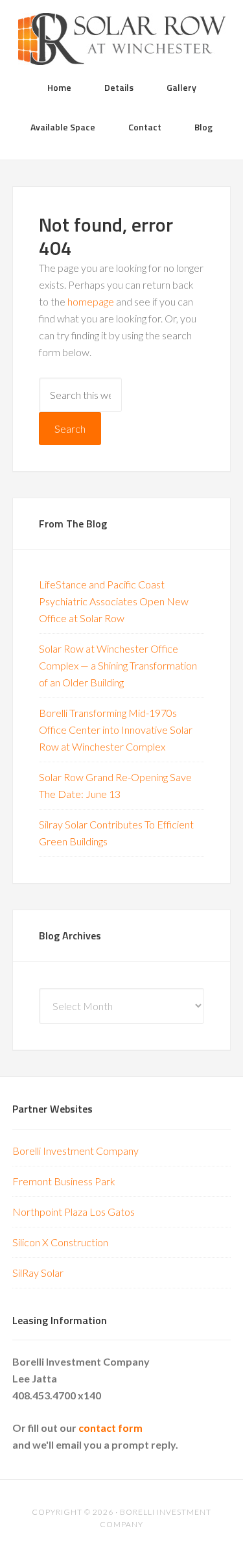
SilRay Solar (38, 1272)
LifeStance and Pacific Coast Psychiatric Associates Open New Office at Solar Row (114, 601)
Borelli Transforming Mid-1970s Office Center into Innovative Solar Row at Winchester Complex (115, 729)
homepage (90, 301)
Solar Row (121, 39)
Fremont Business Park (63, 1181)
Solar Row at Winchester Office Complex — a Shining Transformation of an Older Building (118, 665)
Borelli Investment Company (75, 1150)
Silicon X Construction (60, 1242)
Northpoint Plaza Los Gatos (73, 1211)
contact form (110, 1427)
